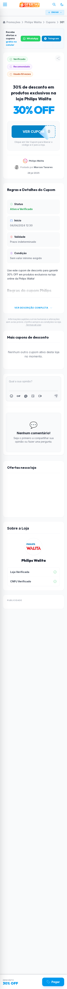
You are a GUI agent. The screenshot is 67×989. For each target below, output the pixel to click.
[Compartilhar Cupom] (58, 58)
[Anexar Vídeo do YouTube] (40, 396)
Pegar (55, 982)
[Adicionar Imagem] (33, 396)
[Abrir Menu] (5, 4)
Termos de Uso (33, 324)
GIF (18, 396)
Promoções (13, 22)
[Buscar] (54, 4)
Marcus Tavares (43, 167)
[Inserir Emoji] (11, 396)
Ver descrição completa (31, 307)
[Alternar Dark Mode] (62, 4)
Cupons (51, 22)
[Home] (29, 4)
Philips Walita (33, 22)
